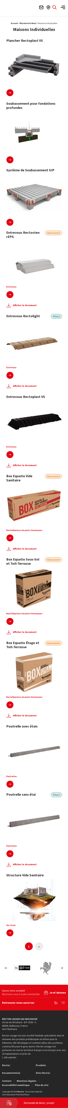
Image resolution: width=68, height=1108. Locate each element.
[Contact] (41, 7)
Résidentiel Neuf (28, 23)
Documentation (11, 1072)
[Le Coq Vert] (46, 968)
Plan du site (41, 1085)
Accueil (14, 23)
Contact (7, 1080)
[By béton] (22, 968)
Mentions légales (26, 1080)
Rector (6, 1065)
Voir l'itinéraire (9, 1029)
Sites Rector (43, 1072)
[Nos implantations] (48, 7)
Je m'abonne (57, 992)
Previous (6, 968)
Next (62, 968)
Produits (41, 1065)
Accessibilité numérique (16, 1085)
